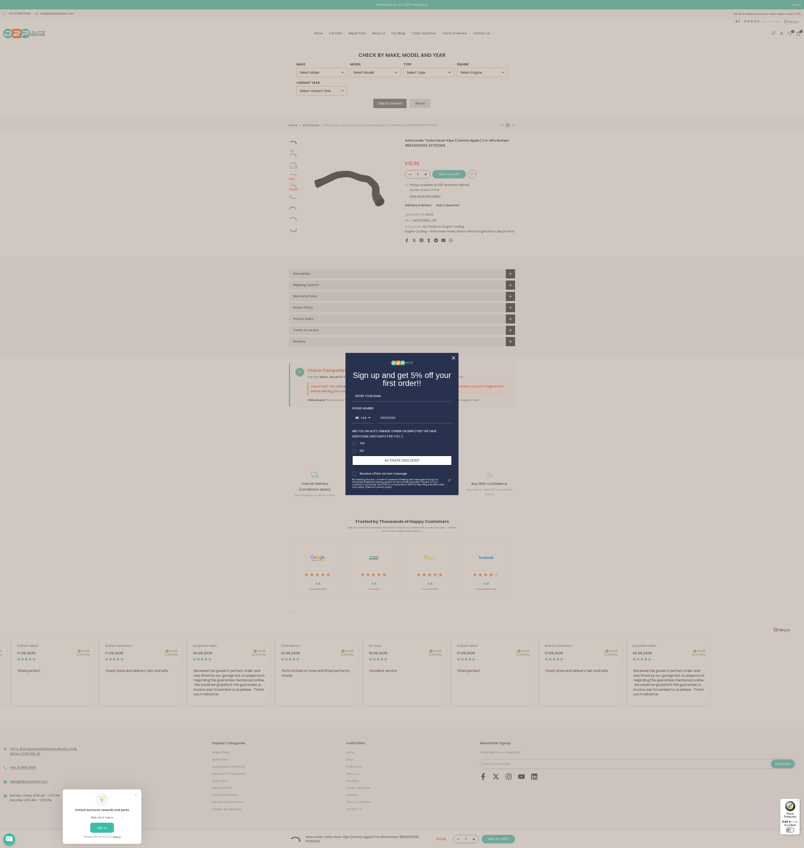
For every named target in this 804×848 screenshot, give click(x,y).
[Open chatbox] (9, 839)
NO (362, 451)
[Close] (453, 358)
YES (362, 443)
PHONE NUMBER (363, 408)
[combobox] (363, 418)
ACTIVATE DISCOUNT (402, 460)
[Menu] (797, 801)
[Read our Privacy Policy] (449, 480)
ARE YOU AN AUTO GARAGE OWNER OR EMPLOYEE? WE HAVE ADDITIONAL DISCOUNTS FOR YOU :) (394, 433)
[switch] (790, 830)
